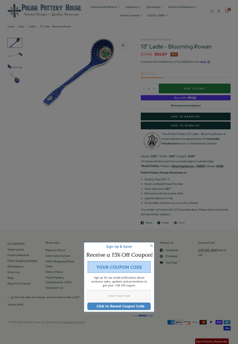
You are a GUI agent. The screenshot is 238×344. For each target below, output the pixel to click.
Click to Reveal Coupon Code (119, 306)
